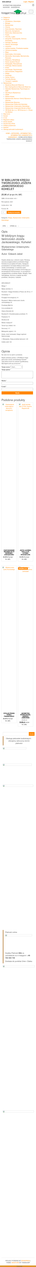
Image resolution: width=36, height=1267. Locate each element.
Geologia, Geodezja (11, 42)
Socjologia (8, 75)
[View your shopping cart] (32, 7)
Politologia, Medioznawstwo (13, 66)
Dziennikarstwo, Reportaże (13, 29)
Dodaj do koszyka (14, 212)
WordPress (25, 1261)
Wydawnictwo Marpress (12, 102)
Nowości (5, 127)
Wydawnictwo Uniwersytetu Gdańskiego (17, 106)
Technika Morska (10, 79)
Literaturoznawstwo (11, 50)
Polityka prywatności (9, 125)
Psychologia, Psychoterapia (13, 69)
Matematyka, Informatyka (13, 54)
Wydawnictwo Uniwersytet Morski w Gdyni (18, 108)
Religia (7, 73)
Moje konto (6, 114)
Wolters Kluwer (9, 96)
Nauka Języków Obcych (12, 62)
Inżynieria (8, 46)
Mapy (7, 52)
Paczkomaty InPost (9, 123)
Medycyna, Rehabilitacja (12, 60)
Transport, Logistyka (11, 81)
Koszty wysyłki (7, 122)
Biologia (7, 23)
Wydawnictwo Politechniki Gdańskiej (16, 104)
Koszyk (5, 116)
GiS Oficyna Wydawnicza (12, 93)
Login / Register (28, 2)
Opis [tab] (4, 226)
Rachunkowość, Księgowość (13, 71)
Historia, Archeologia (11, 44)
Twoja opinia (6, 370)
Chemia (7, 27)
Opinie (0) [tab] (13, 226)
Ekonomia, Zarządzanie (12, 31)
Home (8, 133)
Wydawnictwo (7, 83)
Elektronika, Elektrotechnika (13, 33)
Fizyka (7, 35)
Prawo (7, 68)
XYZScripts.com (27, 1266)
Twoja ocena (6, 367)
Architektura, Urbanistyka (13, 21)
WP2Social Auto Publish (10, 1266)
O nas (5, 118)
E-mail (4, 386)
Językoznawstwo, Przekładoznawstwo (16, 48)
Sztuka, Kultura (9, 77)
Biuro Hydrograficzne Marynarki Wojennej (18, 87)
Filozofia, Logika (10, 37)
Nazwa (4, 381)
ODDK (7, 95)
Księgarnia (6, 17)
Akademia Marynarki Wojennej (14, 85)
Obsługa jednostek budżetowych (13, 129)
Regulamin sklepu (8, 120)
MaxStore (15, 1263)
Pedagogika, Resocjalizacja (13, 64)
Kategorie (6, 19)
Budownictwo (9, 25)
